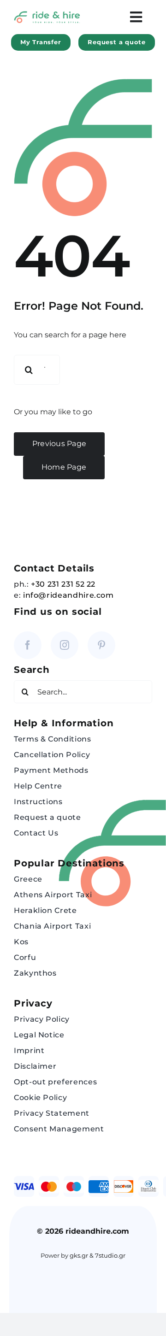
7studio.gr (110, 1255)
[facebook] (28, 645)
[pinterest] (101, 645)
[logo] (47, 14)
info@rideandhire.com (68, 595)
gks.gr (79, 1255)
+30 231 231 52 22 (63, 584)
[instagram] (64, 645)
